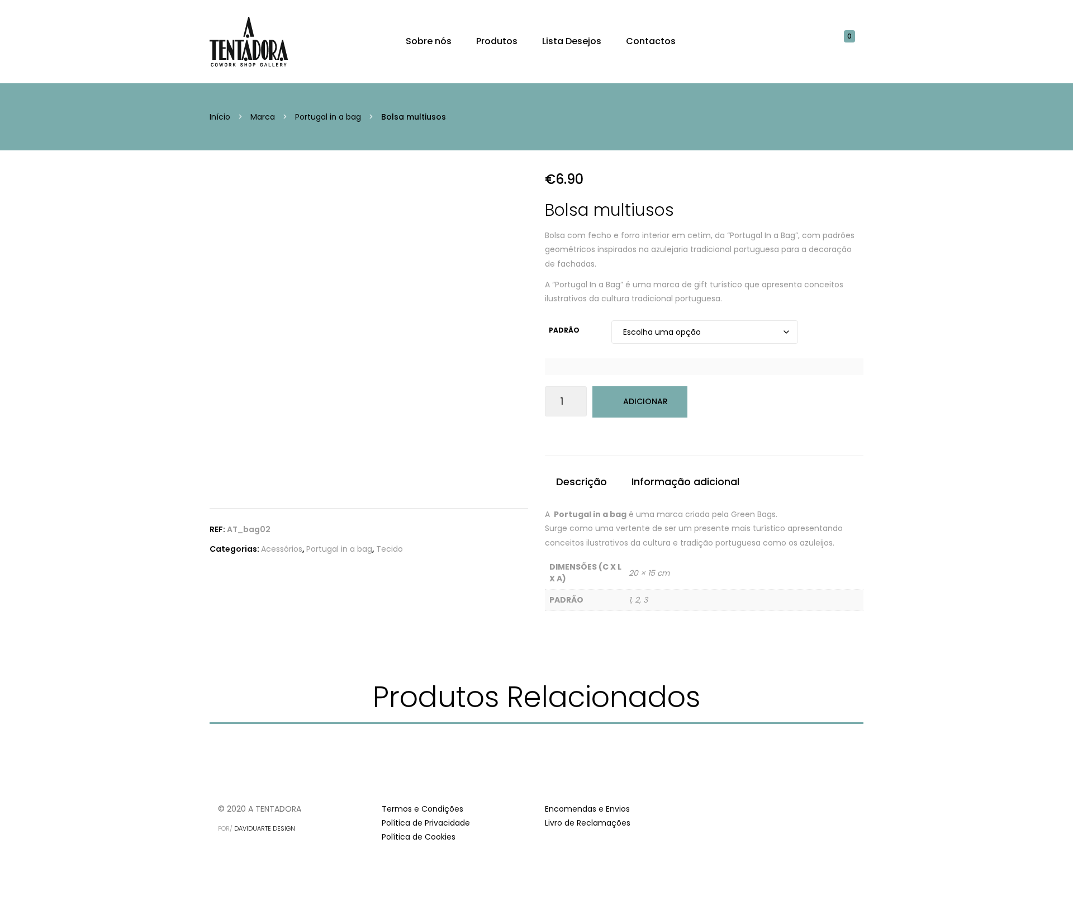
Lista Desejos (571, 41)
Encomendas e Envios (587, 808)
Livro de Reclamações (587, 822)
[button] (855, 41)
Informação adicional (685, 482)
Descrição (581, 482)
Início (220, 116)
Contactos (651, 41)
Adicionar (645, 401)
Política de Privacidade (426, 822)
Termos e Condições (422, 808)
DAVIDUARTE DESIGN (264, 828)
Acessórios (281, 549)
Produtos (496, 41)
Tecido (389, 549)
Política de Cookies (418, 836)
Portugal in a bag (328, 116)
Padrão (564, 330)
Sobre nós (429, 41)
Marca (262, 116)
